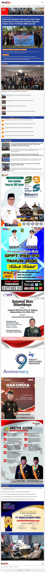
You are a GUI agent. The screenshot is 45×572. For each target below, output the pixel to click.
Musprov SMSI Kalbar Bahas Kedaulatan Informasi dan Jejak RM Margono (18, 95)
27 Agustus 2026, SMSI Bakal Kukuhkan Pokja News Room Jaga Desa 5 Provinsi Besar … (21, 557)
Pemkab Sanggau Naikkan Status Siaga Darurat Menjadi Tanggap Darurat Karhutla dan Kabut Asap (18, 499)
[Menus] (42, 2)
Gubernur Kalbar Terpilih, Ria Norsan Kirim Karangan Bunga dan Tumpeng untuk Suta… (19, 131)
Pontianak (16, 49)
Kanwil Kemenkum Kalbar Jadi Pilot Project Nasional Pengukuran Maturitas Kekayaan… (21, 111)
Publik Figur (23, 49)
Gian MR (27, 570)
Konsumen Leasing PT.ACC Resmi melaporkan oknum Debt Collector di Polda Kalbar (19, 135)
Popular (11, 117)
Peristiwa (11, 49)
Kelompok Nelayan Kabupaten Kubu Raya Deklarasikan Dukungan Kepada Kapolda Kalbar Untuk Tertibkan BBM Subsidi (21, 21)
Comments (33, 117)
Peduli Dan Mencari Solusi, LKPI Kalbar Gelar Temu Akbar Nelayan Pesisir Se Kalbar (20, 56)
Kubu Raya (5, 49)
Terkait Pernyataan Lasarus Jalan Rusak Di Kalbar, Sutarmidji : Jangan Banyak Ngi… (19, 119)
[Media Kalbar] (6, 2)
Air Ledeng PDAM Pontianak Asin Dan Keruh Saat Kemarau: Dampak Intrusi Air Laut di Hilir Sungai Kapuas (19, 496)
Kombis (14, 167)
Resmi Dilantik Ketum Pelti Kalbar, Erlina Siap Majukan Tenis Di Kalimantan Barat (19, 100)
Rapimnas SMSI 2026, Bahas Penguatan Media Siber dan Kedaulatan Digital (14, 91)
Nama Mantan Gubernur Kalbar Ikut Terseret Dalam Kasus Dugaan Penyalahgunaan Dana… (20, 123)
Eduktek (12, 167)
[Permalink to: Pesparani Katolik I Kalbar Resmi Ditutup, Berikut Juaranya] (4, 107)
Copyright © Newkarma (5, 566)
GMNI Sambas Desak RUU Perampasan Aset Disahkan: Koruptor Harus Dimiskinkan (16, 491)
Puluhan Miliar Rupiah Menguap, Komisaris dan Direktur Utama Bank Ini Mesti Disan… (19, 127)
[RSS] (42, 563)
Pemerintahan (21, 167)
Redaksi (11, 566)
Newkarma (20, 570)
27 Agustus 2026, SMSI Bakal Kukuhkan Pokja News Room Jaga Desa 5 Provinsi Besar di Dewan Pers (37, 11)
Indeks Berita (16, 566)
